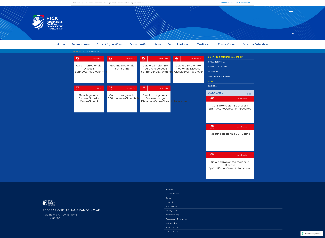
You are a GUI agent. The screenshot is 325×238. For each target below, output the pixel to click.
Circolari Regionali (219, 76)
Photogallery (171, 206)
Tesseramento (227, 3)
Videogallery (171, 210)
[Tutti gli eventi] (249, 93)
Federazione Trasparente (176, 219)
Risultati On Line (242, 3)
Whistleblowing (172, 215)
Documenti (214, 71)
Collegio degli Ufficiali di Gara (116, 3)
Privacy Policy (172, 227)
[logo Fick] (47, 28)
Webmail (170, 189)
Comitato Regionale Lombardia (225, 57)
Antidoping (78, 3)
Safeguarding (171, 223)
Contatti (169, 202)
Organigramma (216, 62)
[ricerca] (292, 35)
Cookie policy (172, 231)
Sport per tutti (137, 3)
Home (61, 44)
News (157, 44)
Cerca (168, 198)
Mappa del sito (172, 194)
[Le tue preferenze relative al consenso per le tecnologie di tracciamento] (311, 233)
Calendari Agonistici (93, 3)
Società (212, 86)
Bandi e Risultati (217, 67)
